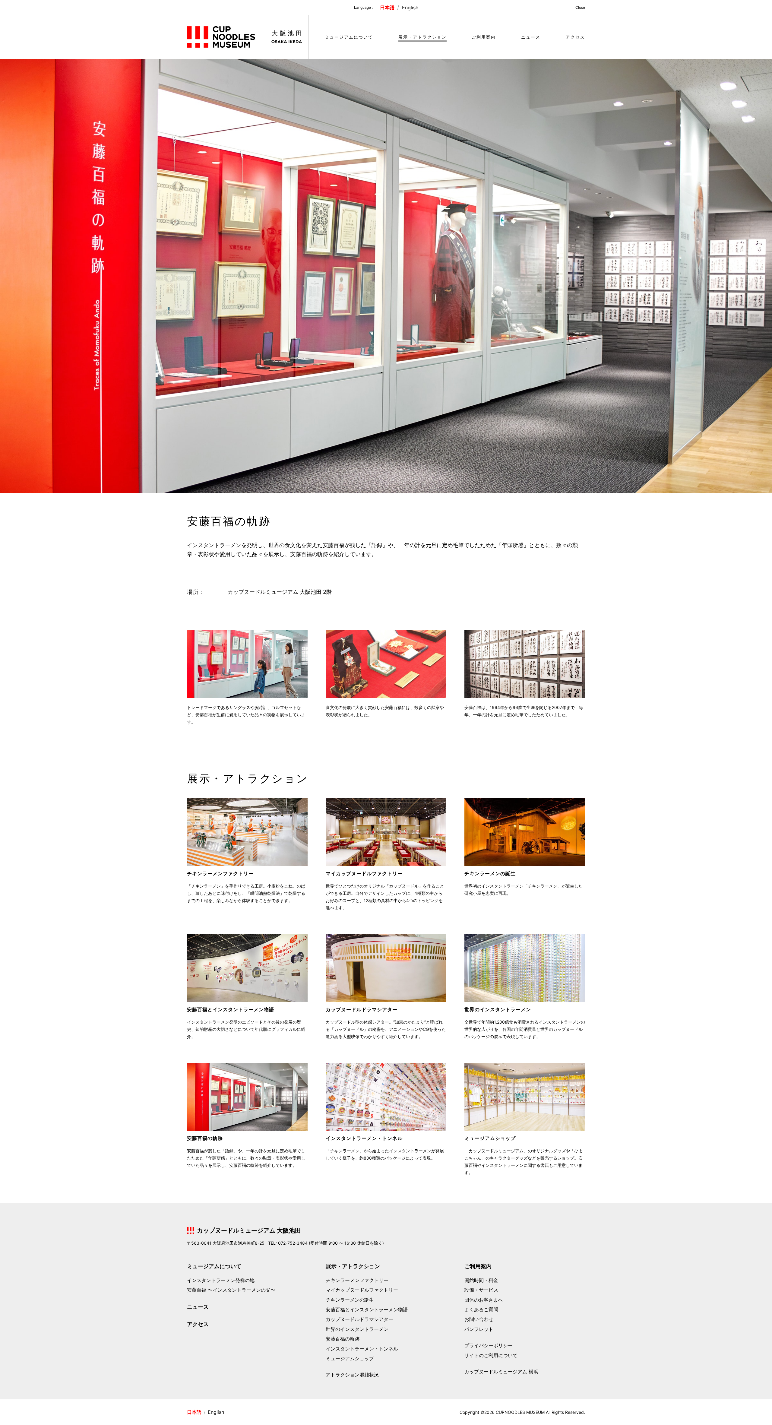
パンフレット (478, 1329)
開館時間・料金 (481, 1280)
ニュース (530, 37)
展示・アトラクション (422, 37)
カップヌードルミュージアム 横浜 (501, 1372)
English (410, 8)
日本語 (388, 8)
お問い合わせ (478, 1319)
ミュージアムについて (349, 37)
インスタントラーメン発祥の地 (221, 1280)
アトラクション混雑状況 (352, 1375)
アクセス (575, 37)
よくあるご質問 (481, 1309)
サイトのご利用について (490, 1355)
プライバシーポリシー (488, 1345)
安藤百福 (231, 1290)
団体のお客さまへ (483, 1300)
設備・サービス (481, 1290)
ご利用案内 (484, 37)
